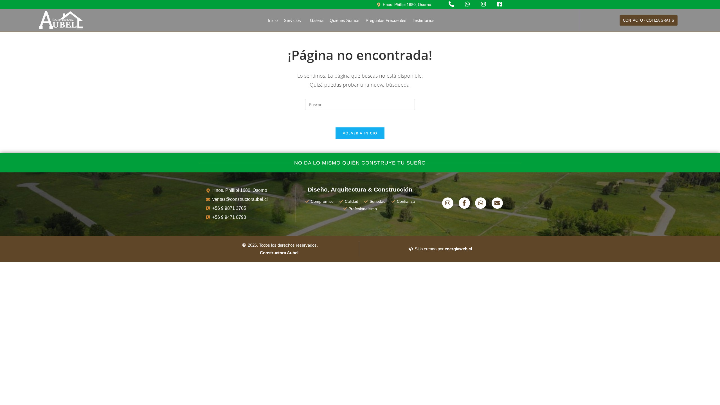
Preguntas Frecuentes (386, 20)
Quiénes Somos (344, 20)
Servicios (292, 20)
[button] (294, 20)
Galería (316, 20)
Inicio (273, 20)
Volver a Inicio (360, 133)
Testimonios (424, 20)
